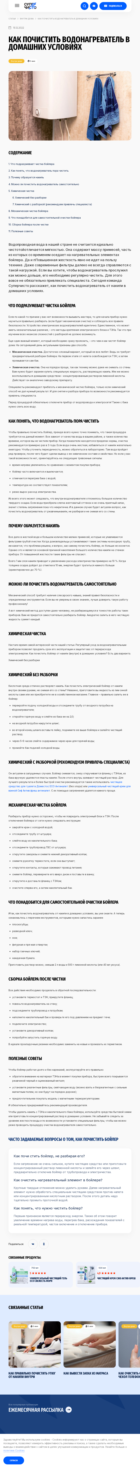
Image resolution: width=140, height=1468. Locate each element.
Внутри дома (27, 19)
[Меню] (17, 5)
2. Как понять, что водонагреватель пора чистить (39, 170)
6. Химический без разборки (29, 197)
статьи (12, 19)
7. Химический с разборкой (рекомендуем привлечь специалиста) (52, 204)
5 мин (35, 1326)
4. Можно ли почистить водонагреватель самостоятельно (44, 184)
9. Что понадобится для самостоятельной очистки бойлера (45, 217)
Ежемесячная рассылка (37, 1410)
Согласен (14, 1460)
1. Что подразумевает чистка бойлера (31, 163)
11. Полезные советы (21, 231)
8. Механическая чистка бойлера (28, 210)
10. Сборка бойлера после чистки (28, 224)
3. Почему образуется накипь (26, 177)
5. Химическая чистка (21, 190)
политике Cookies (14, 1450)
